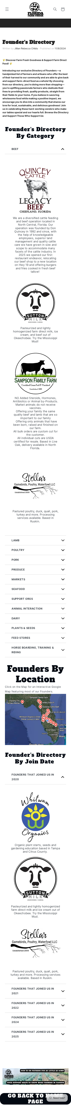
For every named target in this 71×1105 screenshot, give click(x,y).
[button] (7, 9)
